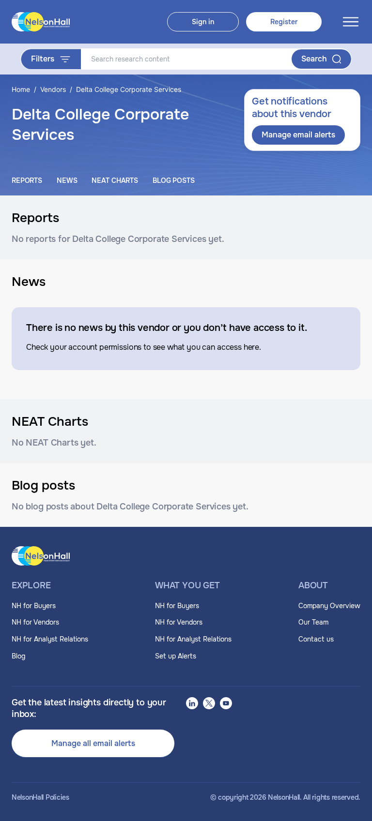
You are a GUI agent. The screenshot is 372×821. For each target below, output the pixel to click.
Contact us (316, 639)
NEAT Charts (115, 180)
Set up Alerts (175, 656)
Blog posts (174, 180)
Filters (42, 59)
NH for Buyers (34, 605)
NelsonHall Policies (40, 797)
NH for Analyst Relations (50, 639)
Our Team (313, 622)
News (67, 180)
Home (21, 89)
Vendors (53, 89)
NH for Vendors (35, 622)
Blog (18, 656)
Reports (27, 180)
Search (314, 59)
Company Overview (329, 605)
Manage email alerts (298, 135)
